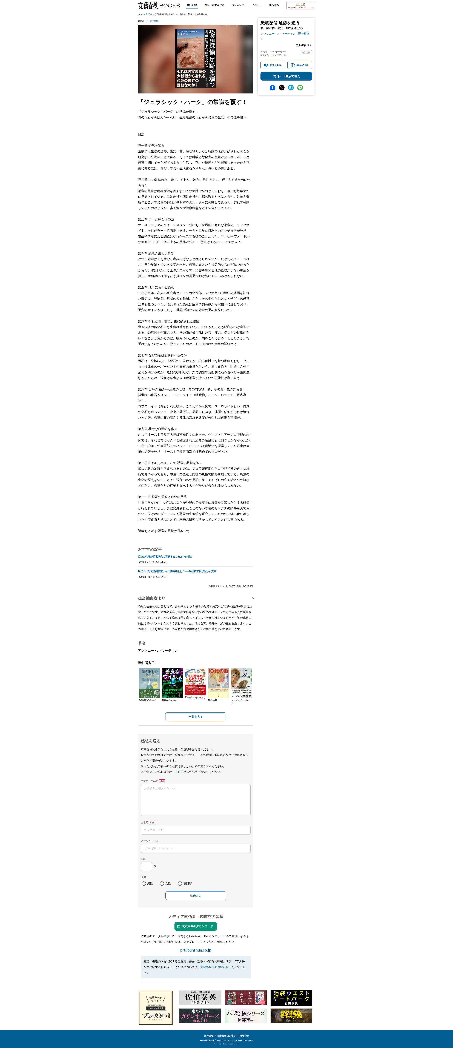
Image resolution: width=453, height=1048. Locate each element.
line (300, 87)
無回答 (187, 883)
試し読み (275, 65)
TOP (140, 14)
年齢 (143, 859)
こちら (179, 772)
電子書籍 (154, 21)
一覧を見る (196, 716)
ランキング (238, 5)
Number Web (236, 1040)
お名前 (144, 822)
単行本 (149, 14)
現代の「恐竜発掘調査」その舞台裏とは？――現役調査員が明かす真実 (177, 571)
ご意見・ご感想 (149, 781)
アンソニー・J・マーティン (278, 33)
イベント (257, 5)
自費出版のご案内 (226, 1036)
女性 (168, 883)
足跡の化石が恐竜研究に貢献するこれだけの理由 (165, 557)
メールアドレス (149, 841)
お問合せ (244, 1036)
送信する (195, 895)
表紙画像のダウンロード (197, 926)
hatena (291, 87)
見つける (274, 5)
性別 (143, 877)
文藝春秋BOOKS (159, 5)
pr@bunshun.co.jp (195, 950)
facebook (272, 87)
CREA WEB (248, 1040)
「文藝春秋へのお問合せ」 (214, 967)
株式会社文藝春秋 (207, 1040)
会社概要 (209, 1036)
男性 (150, 883)
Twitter (282, 87)
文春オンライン (222, 1040)
